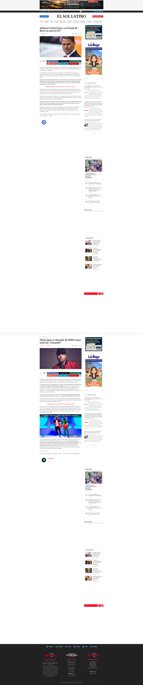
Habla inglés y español (75, 114)
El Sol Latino (50, 114)
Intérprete (64, 453)
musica (68, 453)
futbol (61, 114)
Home (42, 21)
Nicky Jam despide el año (75, 453)
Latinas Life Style (93, 663)
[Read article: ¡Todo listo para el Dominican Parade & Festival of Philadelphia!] (93, 166)
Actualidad (46, 21)
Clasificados (89, 21)
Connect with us (88, 210)
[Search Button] (91, 12)
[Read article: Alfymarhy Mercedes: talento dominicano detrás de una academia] (88, 266)
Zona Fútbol (93, 666)
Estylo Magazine (93, 661)
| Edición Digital (98, 16)
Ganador (59, 453)
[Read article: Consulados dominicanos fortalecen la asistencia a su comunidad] (88, 258)
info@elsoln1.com (71, 673)
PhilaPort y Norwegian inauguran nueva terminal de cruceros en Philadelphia (97, 250)
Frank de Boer (56, 114)
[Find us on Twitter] (97, 12)
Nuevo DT (50, 115)
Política (51, 21)
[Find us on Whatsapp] (102, 12)
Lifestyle (83, 21)
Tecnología (77, 21)
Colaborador (43, 345)
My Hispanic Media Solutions (93, 668)
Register (62, 11)
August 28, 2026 (96, 245)
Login (58, 11)
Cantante (43, 453)
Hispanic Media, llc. (80, 682)
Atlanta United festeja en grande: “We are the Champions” (63, 86)
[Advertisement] (93, 145)
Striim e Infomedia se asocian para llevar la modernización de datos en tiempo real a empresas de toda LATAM (93, 87)
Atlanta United (44, 114)
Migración (70, 21)
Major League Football (44, 115)
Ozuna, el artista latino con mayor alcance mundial (63, 404)
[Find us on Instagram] (95, 12)
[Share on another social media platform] (80, 64)
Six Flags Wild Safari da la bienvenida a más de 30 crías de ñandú (95, 196)
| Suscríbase (45, 16)
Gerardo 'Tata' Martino (66, 114)
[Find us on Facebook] (94, 12)
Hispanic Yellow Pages (93, 665)
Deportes (57, 21)
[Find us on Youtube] (99, 12)
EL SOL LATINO (71, 16)
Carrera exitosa (49, 453)
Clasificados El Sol (92, 664)
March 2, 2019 (44, 33)
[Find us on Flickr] (101, 12)
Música (50, 336)
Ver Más (94, 133)
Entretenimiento (63, 21)
